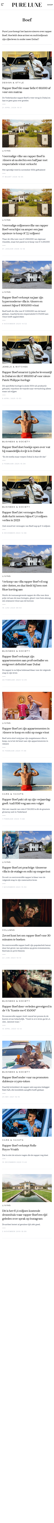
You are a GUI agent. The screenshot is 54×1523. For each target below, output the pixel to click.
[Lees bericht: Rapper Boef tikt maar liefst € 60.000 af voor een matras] (27, 65)
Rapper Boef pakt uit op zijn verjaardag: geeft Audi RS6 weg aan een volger (26, 801)
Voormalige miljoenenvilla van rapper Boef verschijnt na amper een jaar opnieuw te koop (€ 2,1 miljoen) (25, 229)
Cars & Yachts (13, 794)
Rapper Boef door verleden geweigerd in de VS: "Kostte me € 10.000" (27, 1008)
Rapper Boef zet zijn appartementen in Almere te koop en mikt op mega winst (26, 730)
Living (6, 151)
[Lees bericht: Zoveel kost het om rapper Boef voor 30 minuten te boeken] (27, 913)
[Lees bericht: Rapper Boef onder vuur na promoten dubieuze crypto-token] (27, 1055)
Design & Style (13, 83)
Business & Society (16, 442)
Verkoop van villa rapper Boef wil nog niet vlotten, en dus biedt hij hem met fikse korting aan (25, 585)
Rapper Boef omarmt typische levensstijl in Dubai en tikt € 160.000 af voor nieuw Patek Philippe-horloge (27, 376)
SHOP (50, 5)
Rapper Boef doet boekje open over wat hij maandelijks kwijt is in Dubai (26, 449)
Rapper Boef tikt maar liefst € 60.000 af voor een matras (26, 90)
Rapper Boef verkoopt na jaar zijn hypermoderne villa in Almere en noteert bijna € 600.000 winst (22, 301)
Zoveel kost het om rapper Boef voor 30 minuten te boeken (26, 937)
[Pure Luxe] (27, 4)
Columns (8, 930)
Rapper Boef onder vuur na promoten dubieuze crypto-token (25, 1079)
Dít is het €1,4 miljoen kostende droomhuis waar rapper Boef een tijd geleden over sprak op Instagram (24, 1214)
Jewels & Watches (15, 367)
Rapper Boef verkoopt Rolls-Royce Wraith (19, 1147)
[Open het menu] (2, 5)
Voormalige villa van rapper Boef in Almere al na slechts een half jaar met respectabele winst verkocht (24, 160)
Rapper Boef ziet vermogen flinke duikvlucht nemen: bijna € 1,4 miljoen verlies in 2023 (24, 516)
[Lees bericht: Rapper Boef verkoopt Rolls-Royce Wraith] (27, 1123)
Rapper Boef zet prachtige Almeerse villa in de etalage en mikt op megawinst (26, 869)
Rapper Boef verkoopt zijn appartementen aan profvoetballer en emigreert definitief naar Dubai (25, 660)
